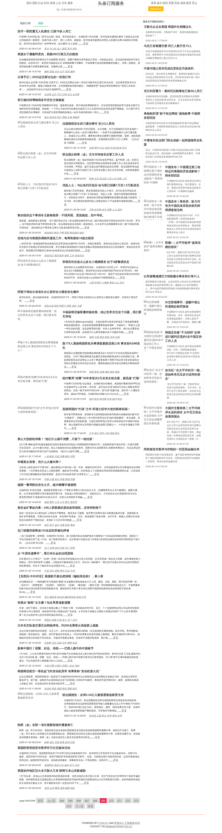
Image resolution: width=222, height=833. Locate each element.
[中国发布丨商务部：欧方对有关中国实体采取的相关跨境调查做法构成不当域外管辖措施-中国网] (153, 209)
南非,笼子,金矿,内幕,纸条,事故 (59, 525)
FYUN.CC (103, 823)
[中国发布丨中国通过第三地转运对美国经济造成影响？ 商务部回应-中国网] (153, 174)
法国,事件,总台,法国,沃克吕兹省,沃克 (107, 147)
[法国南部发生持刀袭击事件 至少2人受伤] (38, 124)
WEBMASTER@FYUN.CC (118, 826)
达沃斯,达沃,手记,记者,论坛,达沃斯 (61, 94)
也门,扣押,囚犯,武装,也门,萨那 (59, 547)
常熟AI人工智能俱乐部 (127, 823)
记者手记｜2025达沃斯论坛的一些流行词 (44, 77)
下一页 (79, 806)
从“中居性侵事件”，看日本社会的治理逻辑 (45, 553)
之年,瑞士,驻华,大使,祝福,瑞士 (104, 433)
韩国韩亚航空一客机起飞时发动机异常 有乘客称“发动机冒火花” (59, 671)
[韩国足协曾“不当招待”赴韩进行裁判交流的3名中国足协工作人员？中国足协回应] (153, 340)
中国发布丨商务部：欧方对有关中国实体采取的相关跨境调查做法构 (182, 205)
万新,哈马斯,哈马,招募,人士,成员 (105, 209)
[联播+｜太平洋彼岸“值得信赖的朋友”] (153, 246)
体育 (153, 3)
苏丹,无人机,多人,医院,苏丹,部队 (60, 48)
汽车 (64, 3)
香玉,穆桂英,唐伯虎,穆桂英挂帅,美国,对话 (65, 597)
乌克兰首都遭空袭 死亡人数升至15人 (168, 46)
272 (128, 800)
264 (62, 800)
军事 (171, 3)
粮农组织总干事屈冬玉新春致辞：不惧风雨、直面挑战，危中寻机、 (61, 215)
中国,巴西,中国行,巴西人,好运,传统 (61, 665)
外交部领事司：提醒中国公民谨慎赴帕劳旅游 (182, 304)
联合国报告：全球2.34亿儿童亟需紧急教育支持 (93, 695)
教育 (188, 3)
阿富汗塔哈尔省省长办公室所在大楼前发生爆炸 (48, 292)
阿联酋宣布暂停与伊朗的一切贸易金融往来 (171, 449)
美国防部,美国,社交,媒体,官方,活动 (61, 765)
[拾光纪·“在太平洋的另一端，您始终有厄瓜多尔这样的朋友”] (153, 375)
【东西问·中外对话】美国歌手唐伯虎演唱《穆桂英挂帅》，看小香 (60, 576)
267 (87, 800)
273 (136, 800)
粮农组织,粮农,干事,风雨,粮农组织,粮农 (64, 232)
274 (69, 806)
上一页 (51, 800)
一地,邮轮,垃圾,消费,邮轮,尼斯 (59, 456)
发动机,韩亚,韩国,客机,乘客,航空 (60, 688)
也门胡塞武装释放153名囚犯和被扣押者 (43, 530)
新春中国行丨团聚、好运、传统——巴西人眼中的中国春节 (56, 648)
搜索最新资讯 (156, 8)
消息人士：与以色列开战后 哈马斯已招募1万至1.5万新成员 (100, 185)
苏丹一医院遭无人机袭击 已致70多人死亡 (44, 31)
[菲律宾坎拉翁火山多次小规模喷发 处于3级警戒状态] (38, 262)
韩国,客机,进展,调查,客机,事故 (104, 371)
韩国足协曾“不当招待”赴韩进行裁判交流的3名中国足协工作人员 (183, 336)
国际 (35, 3)
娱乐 (159, 3)
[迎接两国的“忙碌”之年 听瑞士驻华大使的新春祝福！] (38, 409)
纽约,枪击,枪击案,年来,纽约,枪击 (105, 398)
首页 (40, 800)
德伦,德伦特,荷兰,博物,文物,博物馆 (61, 117)
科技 (177, 3)
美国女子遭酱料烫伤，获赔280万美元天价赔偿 (48, 54)
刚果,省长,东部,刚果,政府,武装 (59, 742)
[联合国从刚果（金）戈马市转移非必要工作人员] (38, 155)
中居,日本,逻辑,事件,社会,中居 (59, 570)
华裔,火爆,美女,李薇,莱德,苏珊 (59, 479)
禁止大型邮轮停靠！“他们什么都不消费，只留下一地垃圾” (56, 439)
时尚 (46, 3)
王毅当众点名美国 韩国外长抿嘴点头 (167, 26)
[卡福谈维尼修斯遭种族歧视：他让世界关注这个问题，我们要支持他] (38, 314)
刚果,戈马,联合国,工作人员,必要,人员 (107, 178)
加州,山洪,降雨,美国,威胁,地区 (59, 788)
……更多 (83, 43)
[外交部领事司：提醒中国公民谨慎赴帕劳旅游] (153, 307)
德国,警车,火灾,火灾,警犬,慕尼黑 (60, 502)
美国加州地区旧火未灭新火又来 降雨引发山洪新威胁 (52, 770)
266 (78, 800)
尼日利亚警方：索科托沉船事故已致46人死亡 (173, 91)
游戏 (182, 3)
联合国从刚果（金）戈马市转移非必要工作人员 (93, 154)
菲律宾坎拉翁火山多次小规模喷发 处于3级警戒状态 (95, 262)
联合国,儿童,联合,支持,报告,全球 (105, 715)
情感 (52, 3)
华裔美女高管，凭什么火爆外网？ (39, 462)
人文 (58, 3)
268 (95, 800)
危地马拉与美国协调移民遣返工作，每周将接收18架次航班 (56, 238)
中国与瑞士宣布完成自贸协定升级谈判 (169, 68)
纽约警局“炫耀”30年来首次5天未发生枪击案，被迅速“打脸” (101, 378)
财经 (165, 3)
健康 (70, 3)
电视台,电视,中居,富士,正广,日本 (60, 619)
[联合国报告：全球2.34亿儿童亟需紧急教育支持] (38, 695)
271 (119, 800)
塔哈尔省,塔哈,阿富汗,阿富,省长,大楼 (63, 305)
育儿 (194, 3)
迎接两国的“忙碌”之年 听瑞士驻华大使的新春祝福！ (96, 409)
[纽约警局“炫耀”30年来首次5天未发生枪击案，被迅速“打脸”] (38, 378)
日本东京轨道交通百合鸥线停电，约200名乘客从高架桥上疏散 (58, 625)
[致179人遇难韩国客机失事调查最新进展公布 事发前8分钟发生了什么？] (38, 346)
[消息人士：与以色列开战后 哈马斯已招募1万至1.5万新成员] (38, 186)
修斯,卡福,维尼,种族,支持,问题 (104, 337)
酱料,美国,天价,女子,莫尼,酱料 (59, 71)
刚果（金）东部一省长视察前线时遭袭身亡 (45, 725)
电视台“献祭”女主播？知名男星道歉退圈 (44, 602)
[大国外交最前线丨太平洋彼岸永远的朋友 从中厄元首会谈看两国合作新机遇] (153, 415)
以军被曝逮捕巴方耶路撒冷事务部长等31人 (172, 276)
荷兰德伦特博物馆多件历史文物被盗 (41, 100)
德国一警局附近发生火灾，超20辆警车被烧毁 (47, 485)
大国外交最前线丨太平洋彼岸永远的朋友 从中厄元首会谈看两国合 (183, 412)
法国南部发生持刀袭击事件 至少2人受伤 (88, 123)
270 (111, 800)
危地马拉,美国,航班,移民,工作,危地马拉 (64, 255)
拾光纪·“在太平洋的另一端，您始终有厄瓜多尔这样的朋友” (183, 374)
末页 (90, 806)
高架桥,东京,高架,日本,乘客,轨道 (60, 642)
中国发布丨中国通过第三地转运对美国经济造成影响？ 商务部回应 (182, 171)
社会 (40, 3)
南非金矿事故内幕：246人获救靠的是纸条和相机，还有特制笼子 (59, 507)
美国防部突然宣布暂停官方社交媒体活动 (44, 748)
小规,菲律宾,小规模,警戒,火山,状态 (106, 282)
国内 (29, 3)
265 (70, 800)
